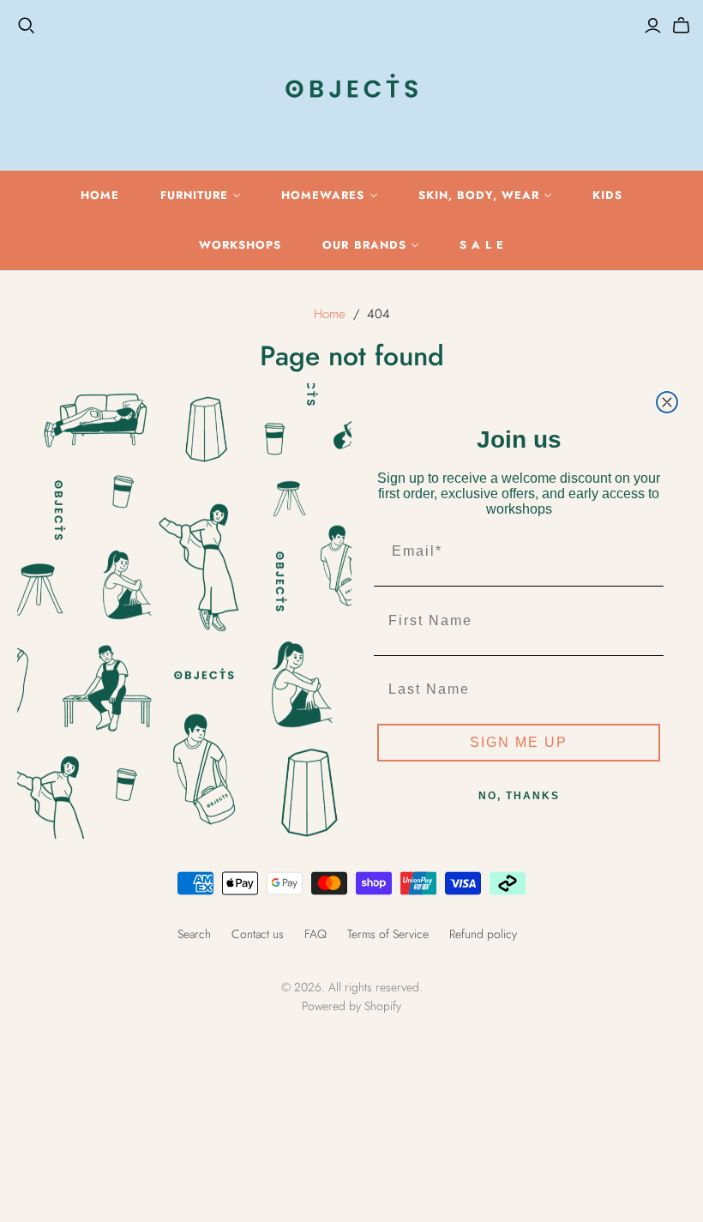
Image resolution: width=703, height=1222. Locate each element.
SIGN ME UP (519, 742)
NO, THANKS (519, 796)
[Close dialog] (667, 402)
